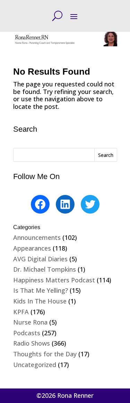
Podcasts (26, 333)
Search (105, 155)
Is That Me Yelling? (40, 290)
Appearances (32, 248)
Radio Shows (31, 343)
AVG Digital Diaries (40, 259)
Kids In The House (40, 301)
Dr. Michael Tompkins (44, 269)
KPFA (21, 312)
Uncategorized (34, 364)
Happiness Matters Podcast (54, 280)
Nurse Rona (30, 322)
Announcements (37, 237)
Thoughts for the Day (45, 354)
